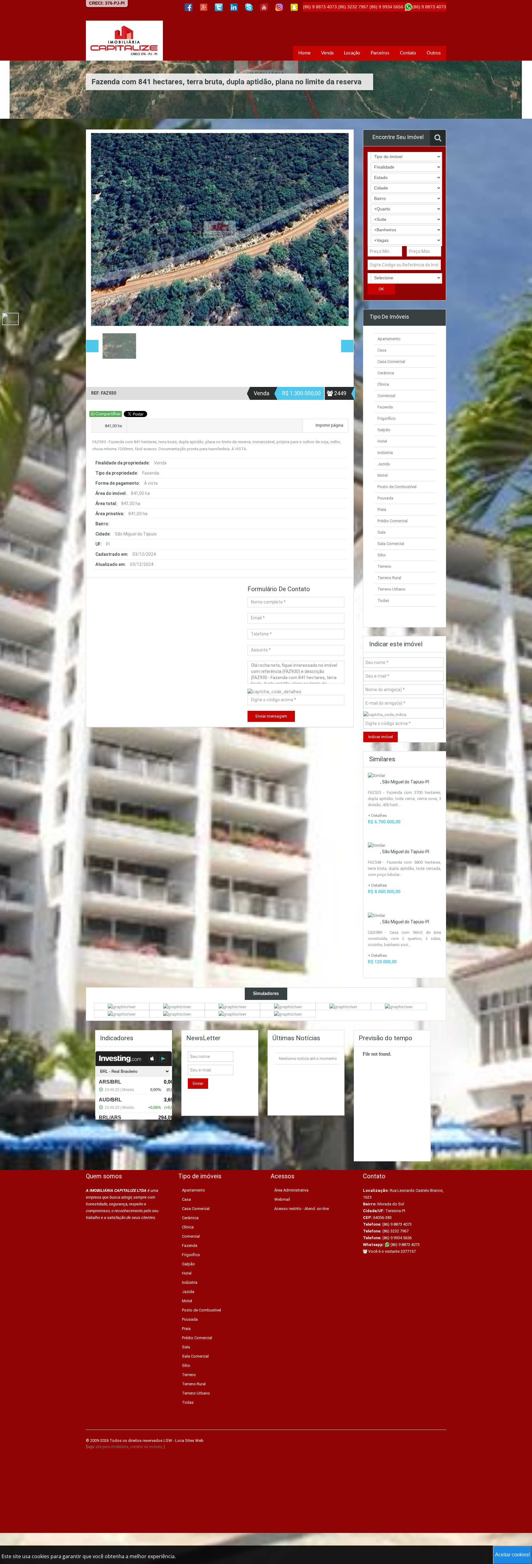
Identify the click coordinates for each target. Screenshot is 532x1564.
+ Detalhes (377, 815)
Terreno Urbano (391, 589)
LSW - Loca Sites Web (183, 1440)
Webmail (282, 1199)
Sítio (381, 555)
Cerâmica (385, 373)
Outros (434, 53)
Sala (381, 532)
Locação (352, 53)
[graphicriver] (122, 1006)
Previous (97, 230)
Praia (381, 509)
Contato (408, 53)
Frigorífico (386, 418)
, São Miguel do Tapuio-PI (404, 781)
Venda (327, 53)
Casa (381, 350)
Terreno (384, 566)
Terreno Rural (389, 577)
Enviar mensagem (271, 716)
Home (304, 53)
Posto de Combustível (397, 486)
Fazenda (385, 407)
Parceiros (380, 53)
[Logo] (124, 41)
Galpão (383, 430)
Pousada (385, 498)
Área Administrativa (291, 1190)
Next (342, 230)
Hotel (382, 441)
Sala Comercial (390, 543)
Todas (383, 600)
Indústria (385, 452)
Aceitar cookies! (512, 1554)
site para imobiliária (111, 1447)
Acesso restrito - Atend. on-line (301, 1208)
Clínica (383, 384)
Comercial (386, 395)
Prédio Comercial (392, 521)
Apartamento (389, 338)
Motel (382, 475)
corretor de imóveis (146, 1447)
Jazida (383, 464)
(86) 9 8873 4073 (404, 1244)
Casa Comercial (391, 361)
